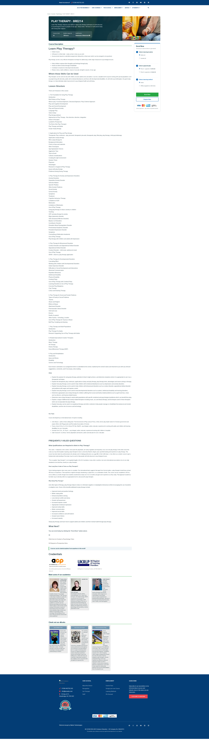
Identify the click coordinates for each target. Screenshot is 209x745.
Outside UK (143, 58)
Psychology (59, 14)
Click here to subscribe (138, 696)
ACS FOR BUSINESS (83, 8)
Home (48, 14)
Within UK (143, 55)
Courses (53, 14)
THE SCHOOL (107, 8)
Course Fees (109, 685)
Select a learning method (146, 79)
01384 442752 (77, 2)
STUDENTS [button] (135, 8)
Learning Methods (111, 691)
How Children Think (58, 627)
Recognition (85, 688)
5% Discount (109, 694)
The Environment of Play (100, 627)
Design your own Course (113, 688)
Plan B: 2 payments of (148, 72)
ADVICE (127, 8)
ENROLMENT (118, 8)
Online (142, 82)
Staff (83, 694)
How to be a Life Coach (79, 627)
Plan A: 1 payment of (148, 68)
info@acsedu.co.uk (67, 691)
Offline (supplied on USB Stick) (148, 85)
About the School (87, 685)
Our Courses (96, 8)
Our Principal (86, 691)
